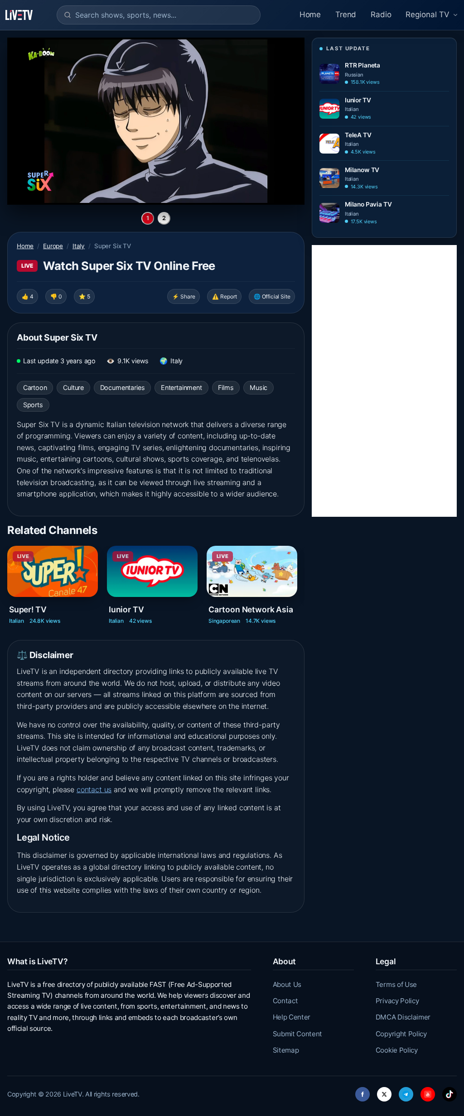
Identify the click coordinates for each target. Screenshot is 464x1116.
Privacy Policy (397, 1000)
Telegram (406, 1092)
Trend (345, 14)
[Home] (19, 15)
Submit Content (298, 1033)
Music (258, 387)
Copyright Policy (401, 1033)
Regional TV (428, 14)
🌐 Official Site (272, 296)
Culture (73, 387)
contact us (94, 789)
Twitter (384, 1092)
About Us (287, 984)
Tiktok (449, 1092)
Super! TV (27, 609)
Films (225, 387)
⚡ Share (183, 296)
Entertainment (181, 387)
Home (310, 14)
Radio (381, 14)
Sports (33, 405)
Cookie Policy (397, 1050)
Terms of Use (396, 984)
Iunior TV (126, 609)
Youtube (427, 1092)
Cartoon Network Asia (250, 609)
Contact (285, 1000)
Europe (53, 246)
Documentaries (122, 387)
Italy (78, 246)
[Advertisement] (384, 381)
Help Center (291, 1017)
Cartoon (35, 387)
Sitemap (286, 1050)
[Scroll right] (304, 582)
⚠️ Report (224, 296)
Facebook (362, 1092)
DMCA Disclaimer (403, 1017)
